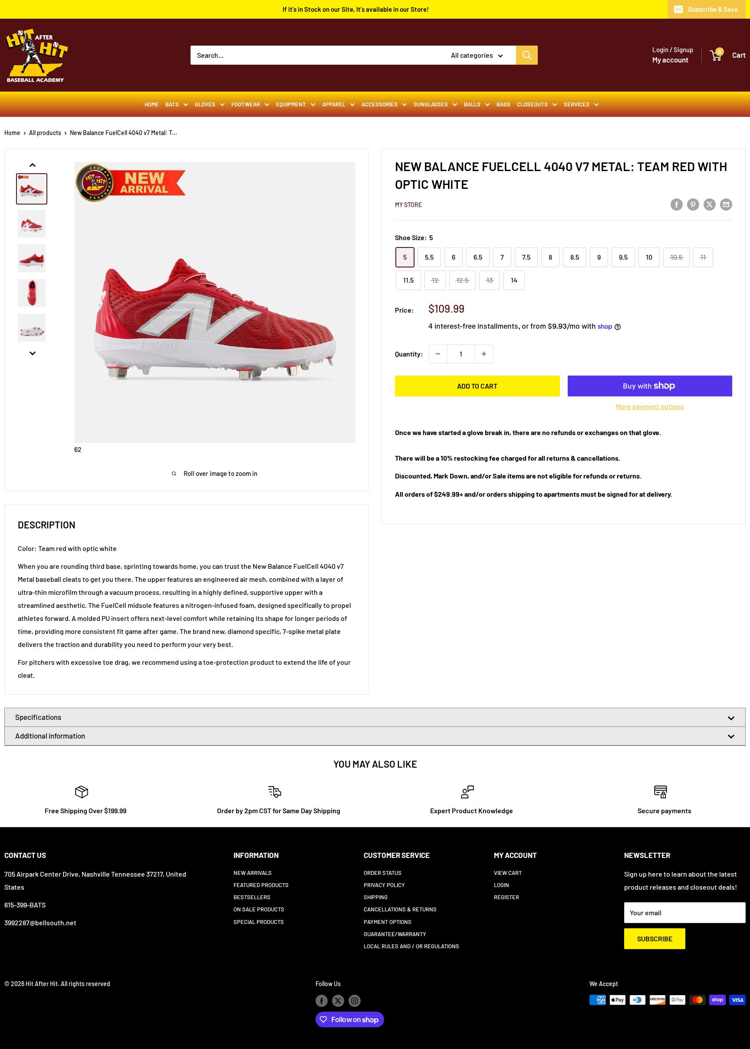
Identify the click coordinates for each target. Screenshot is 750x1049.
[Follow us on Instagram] (355, 1001)
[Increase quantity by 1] (484, 354)
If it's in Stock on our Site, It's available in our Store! (356, 9)
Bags (503, 104)
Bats (172, 104)
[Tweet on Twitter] (710, 204)
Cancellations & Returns (400, 909)
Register (506, 897)
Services (576, 104)
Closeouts (532, 104)
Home (152, 104)
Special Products (259, 921)
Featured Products (261, 884)
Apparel (333, 104)
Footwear (245, 104)
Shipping (376, 897)
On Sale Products (259, 909)
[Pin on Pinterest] (693, 204)
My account (670, 59)
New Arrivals (253, 872)
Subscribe (654, 938)
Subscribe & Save (713, 9)
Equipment (291, 104)
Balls (472, 104)
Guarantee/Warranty (395, 933)
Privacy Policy (384, 884)
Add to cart (477, 386)
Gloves (205, 104)
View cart (508, 872)
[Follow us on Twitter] (338, 1001)
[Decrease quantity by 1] (438, 354)
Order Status (382, 872)
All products (45, 132)
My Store (408, 204)
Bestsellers (252, 897)
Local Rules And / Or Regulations (411, 946)
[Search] (527, 55)
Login (501, 884)
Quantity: (409, 354)
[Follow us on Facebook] (322, 1001)
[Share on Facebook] (677, 204)
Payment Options (387, 921)
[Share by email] (726, 204)
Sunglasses (431, 104)
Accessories (380, 104)
